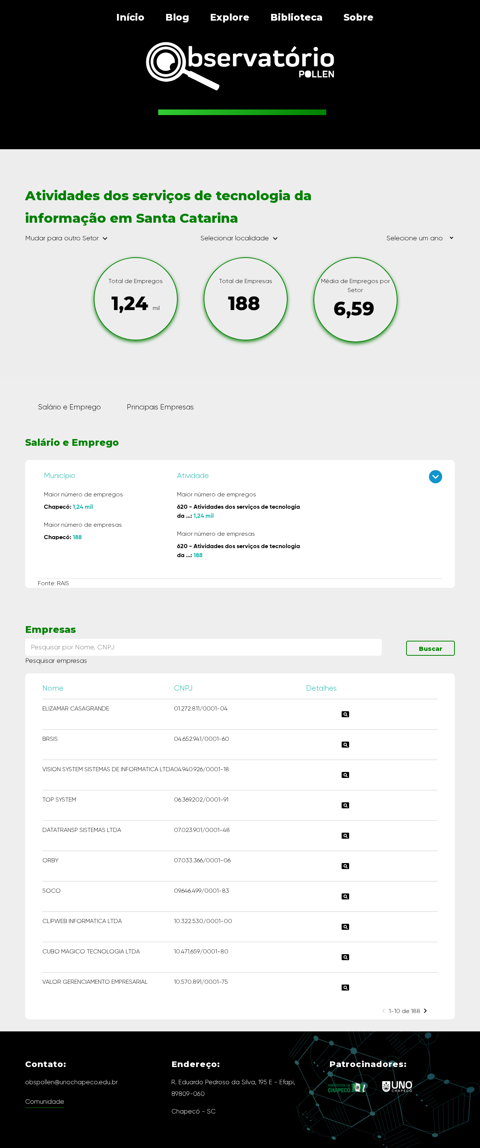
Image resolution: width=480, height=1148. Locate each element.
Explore (229, 17)
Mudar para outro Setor (67, 238)
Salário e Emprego (69, 407)
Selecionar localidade (240, 238)
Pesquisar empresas (56, 660)
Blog (177, 17)
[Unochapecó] (397, 1094)
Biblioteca (296, 17)
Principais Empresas (160, 407)
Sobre (359, 17)
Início (130, 17)
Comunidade (44, 1101)
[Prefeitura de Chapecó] (347, 1098)
